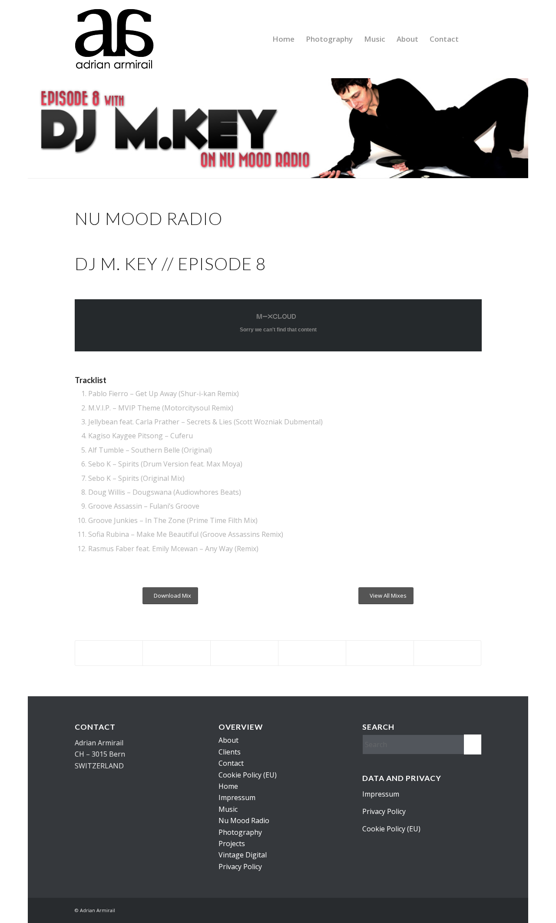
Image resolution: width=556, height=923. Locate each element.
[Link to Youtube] (448, 909)
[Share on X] (176, 653)
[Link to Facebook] (461, 909)
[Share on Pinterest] (380, 653)
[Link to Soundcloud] (474, 909)
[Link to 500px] (435, 909)
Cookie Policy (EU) (247, 775)
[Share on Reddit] (447, 653)
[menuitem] (283, 39)
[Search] (472, 39)
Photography (240, 832)
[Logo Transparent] (114, 39)
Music (228, 809)
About (228, 740)
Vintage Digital (242, 855)
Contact (231, 763)
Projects (231, 843)
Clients (229, 752)
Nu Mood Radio (243, 820)
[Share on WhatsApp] (312, 653)
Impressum (236, 797)
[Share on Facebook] (109, 653)
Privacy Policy (240, 866)
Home (228, 786)
